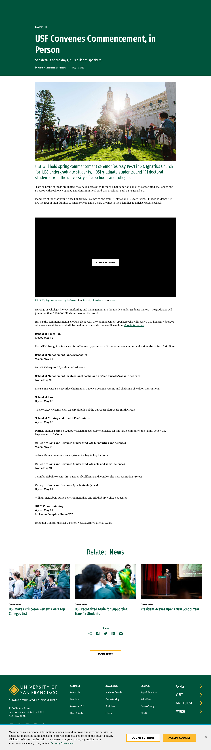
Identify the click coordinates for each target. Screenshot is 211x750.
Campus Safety (147, 706)
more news (105, 654)
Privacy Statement (62, 743)
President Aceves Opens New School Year (170, 609)
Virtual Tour (146, 699)
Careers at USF (77, 706)
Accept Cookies (180, 737)
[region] (105, 737)
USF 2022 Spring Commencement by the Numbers (56, 300)
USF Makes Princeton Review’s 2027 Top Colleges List (37, 611)
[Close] (206, 737)
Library (109, 713)
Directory (74, 699)
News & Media (76, 713)
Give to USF (184, 703)
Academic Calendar (114, 692)
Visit (179, 695)
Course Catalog (112, 699)
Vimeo (112, 300)
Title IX (144, 713)
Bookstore (110, 706)
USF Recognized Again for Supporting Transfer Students (101, 611)
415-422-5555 (17, 715)
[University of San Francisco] (33, 693)
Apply (180, 686)
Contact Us (75, 692)
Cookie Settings (105, 262)
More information (134, 325)
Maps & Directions (149, 692)
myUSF (180, 711)
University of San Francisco (95, 300)
